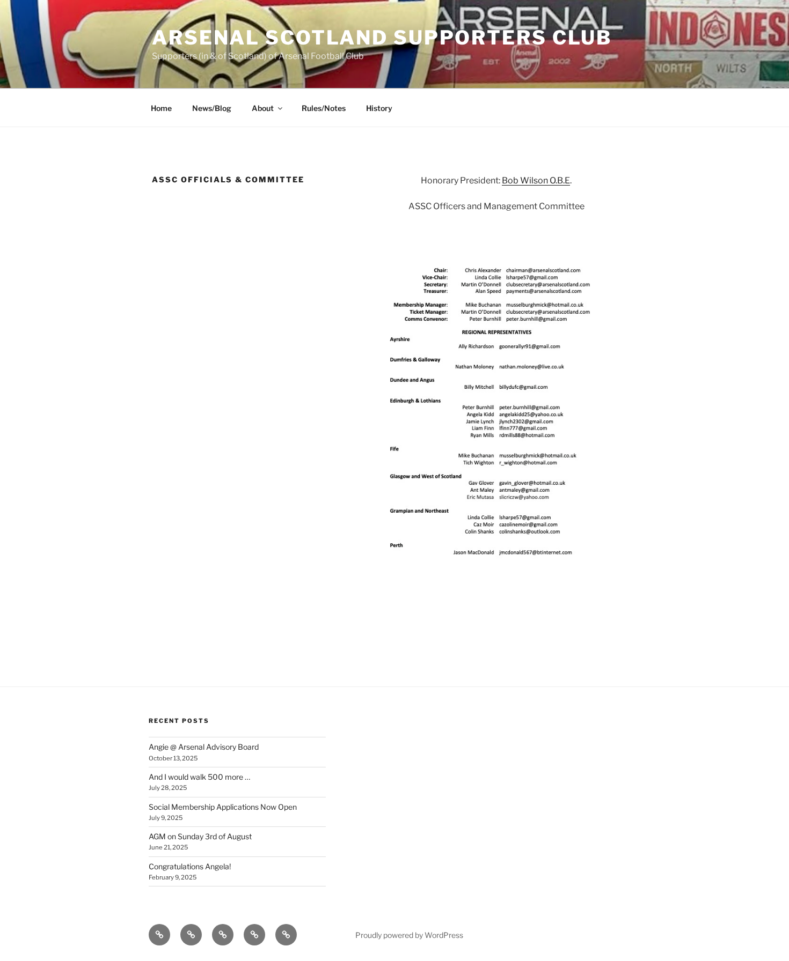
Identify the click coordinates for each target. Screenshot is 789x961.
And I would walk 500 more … (199, 776)
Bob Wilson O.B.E (536, 180)
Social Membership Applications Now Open (223, 806)
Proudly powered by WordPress (409, 935)
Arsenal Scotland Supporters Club (382, 37)
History (379, 108)
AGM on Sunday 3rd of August (200, 836)
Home (161, 108)
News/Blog (211, 108)
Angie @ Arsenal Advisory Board (204, 746)
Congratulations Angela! (190, 866)
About (263, 108)
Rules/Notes (324, 108)
